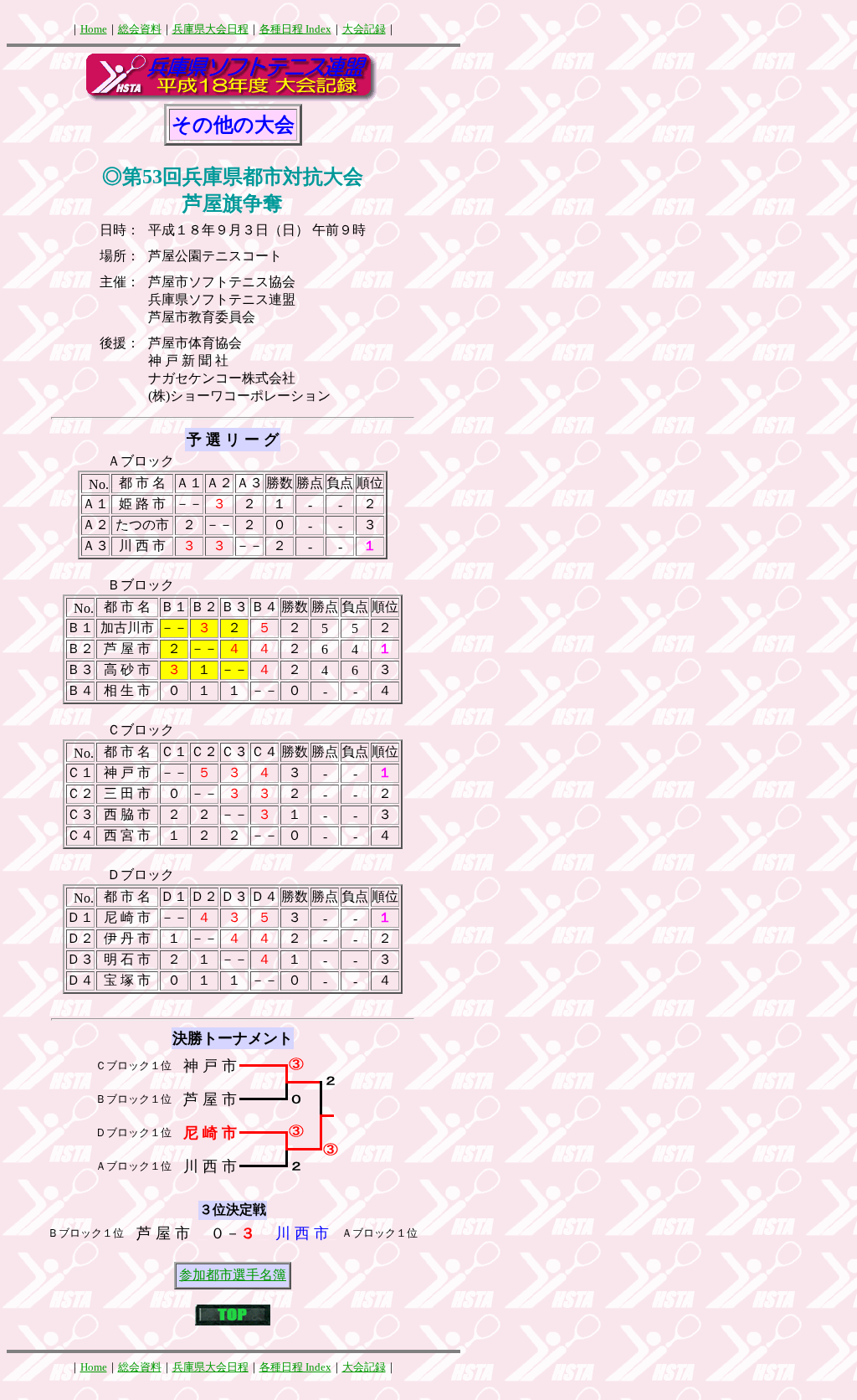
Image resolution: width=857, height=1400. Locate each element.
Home (93, 29)
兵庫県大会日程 (210, 29)
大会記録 (364, 29)
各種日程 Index (295, 29)
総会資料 (140, 29)
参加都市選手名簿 (232, 1275)
